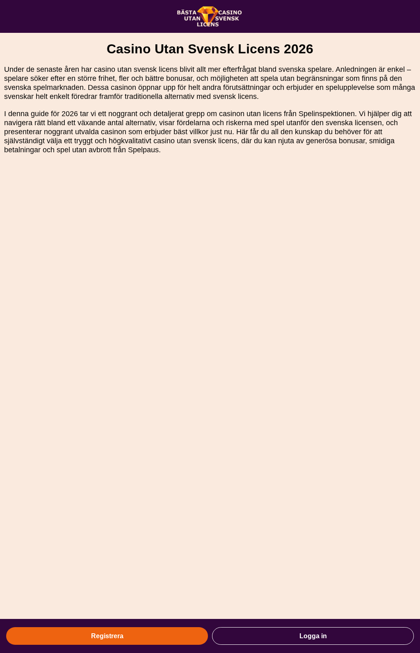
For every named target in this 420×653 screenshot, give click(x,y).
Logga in (313, 635)
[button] (405, 549)
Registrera (107, 635)
